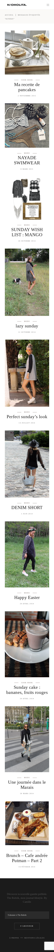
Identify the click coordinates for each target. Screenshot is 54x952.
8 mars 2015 (27, 169)
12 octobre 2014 (27, 332)
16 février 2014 (27, 867)
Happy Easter (27, 597)
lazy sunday (27, 325)
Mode (27, 153)
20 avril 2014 (27, 604)
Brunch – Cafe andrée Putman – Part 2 (27, 858)
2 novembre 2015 (27, 96)
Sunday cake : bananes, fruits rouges (27, 690)
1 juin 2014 (27, 514)
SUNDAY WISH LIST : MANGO (27, 232)
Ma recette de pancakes (27, 87)
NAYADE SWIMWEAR (27, 160)
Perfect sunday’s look (27, 416)
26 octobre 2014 (27, 241)
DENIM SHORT (27, 507)
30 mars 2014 (27, 793)
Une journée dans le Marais (27, 785)
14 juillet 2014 (27, 423)
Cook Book (27, 80)
